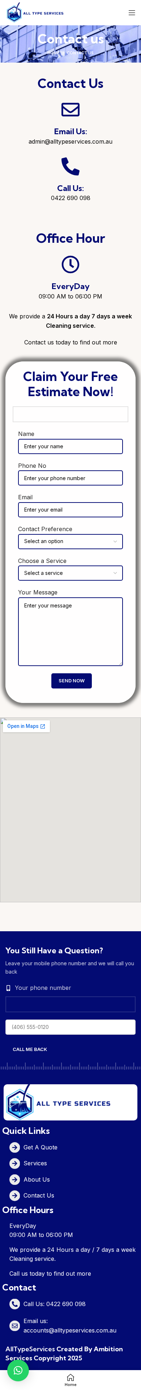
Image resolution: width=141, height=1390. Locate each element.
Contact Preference (45, 529)
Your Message (37, 592)
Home (53, 52)
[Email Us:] (70, 110)
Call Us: (70, 188)
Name (26, 433)
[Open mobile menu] (132, 12)
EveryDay (71, 286)
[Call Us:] (70, 166)
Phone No (32, 465)
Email (25, 497)
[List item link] (74, 1147)
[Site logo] (34, 12)
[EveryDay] (70, 264)
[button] (18, 1370)
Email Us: (70, 131)
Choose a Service (42, 560)
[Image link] (58, 1101)
